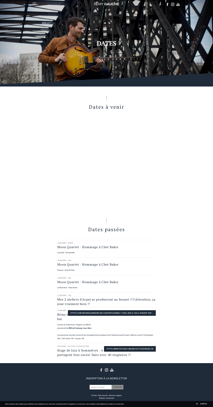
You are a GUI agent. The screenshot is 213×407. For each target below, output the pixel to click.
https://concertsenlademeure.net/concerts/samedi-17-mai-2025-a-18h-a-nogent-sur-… (111, 313)
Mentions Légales (115, 395)
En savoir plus (119, 404)
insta (173, 4)
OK (197, 404)
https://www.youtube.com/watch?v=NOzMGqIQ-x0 (129, 349)
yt (178, 4)
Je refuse (203, 404)
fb (167, 4)
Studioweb (110, 398)
